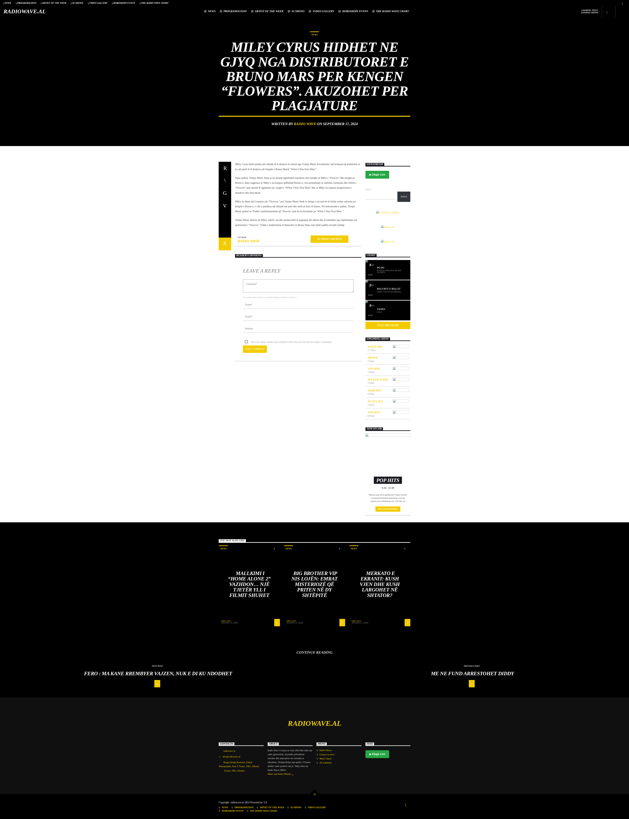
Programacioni (26, 3)
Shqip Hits (375, 390)
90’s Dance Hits (378, 379)
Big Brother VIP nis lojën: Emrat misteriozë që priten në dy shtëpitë (314, 584)
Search (368, 189)
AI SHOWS (77, 3)
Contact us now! (326, 754)
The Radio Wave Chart (155, 3)
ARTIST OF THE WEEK (54, 3)
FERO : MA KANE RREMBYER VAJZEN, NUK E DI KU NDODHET (158, 673)
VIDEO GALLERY (98, 3)
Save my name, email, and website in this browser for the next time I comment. (291, 342)
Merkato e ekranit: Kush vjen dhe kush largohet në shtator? (380, 584)
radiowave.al (25, 11)
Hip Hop (373, 357)
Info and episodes (388, 509)
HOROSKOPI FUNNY (124, 3)
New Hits (374, 368)
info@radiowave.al (231, 756)
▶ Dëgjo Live (377, 174)
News (8, 3)
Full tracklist (388, 325)
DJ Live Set (375, 401)
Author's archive (329, 239)
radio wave (305, 124)
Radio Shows (325, 750)
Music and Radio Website (280, 774)
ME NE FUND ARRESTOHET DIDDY (472, 673)
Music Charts (325, 758)
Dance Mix (375, 346)
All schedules (325, 763)
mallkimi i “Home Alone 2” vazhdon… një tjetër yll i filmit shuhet (249, 584)
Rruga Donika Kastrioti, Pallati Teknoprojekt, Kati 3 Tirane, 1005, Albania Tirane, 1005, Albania (239, 766)
